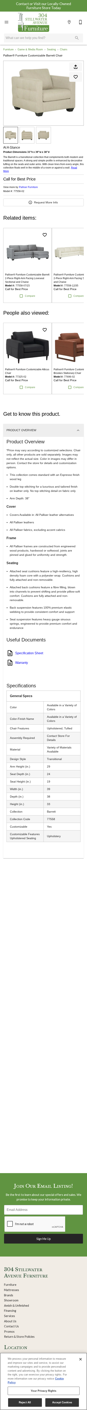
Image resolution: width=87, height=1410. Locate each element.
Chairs (63, 49)
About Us (10, 1321)
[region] (43, 1381)
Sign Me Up (43, 1238)
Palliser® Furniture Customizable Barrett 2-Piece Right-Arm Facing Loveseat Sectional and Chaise (27, 278)
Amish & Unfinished (16, 1305)
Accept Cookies (62, 1402)
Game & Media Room (30, 49)
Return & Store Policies (19, 1336)
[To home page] (33, 22)
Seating (51, 49)
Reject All (25, 1402)
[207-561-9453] (80, 22)
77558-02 (19, 191)
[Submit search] (76, 38)
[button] (6, 22)
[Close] (80, 1359)
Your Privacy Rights (43, 1390)
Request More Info (46, 202)
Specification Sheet (29, 653)
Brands (8, 1295)
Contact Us (11, 1326)
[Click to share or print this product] (75, 66)
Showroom (11, 1300)
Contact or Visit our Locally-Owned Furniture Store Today (43, 6)
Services (9, 1316)
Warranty (21, 662)
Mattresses (11, 1290)
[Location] (69, 22)
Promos (9, 1331)
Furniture (8, 49)
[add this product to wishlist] (75, 77)
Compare (30, 296)
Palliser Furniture (28, 187)
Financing (10, 1310)
